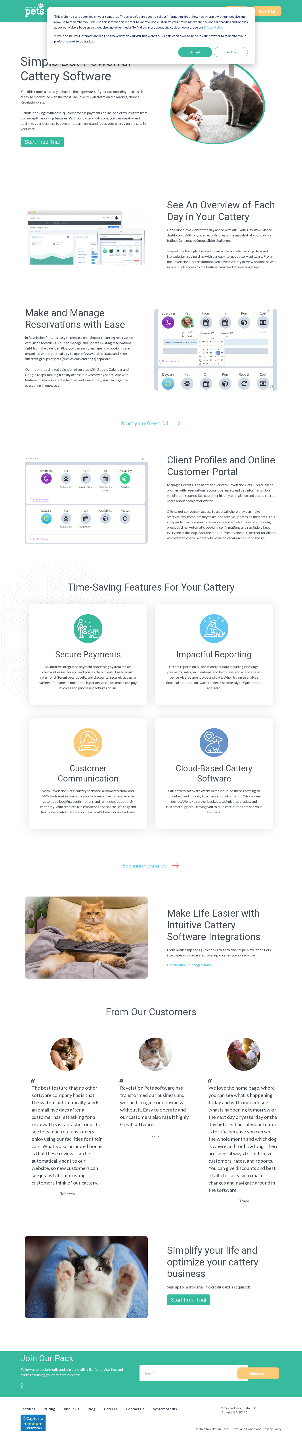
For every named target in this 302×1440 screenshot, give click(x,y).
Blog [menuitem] (91, 1409)
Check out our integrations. (189, 965)
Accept (195, 52)
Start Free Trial (42, 142)
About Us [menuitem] (71, 1409)
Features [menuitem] (28, 1409)
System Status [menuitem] (165, 1409)
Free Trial (267, 11)
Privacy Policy (213, 27)
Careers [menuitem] (110, 1409)
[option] (67, 1117)
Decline (231, 52)
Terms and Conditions (246, 1429)
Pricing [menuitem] (49, 1409)
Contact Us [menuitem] (135, 1409)
